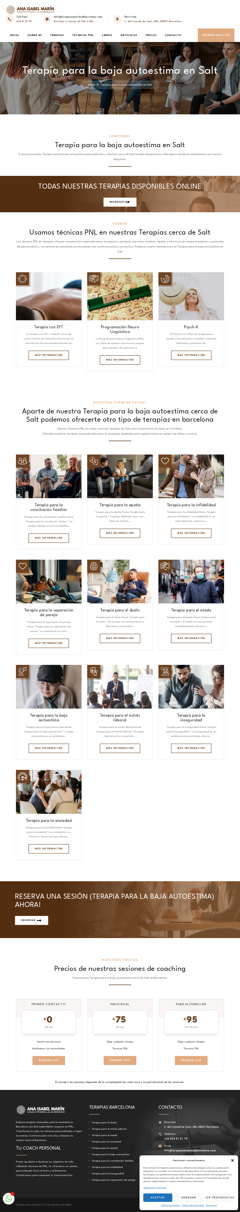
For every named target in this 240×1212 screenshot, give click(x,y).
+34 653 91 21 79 (175, 1138)
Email (167, 1146)
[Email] (160, 1146)
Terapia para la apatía (119, 505)
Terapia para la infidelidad (191, 505)
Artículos (129, 35)
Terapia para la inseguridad (108, 1173)
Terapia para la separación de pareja (113, 1180)
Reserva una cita (216, 35)
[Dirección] (160, 1122)
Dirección (170, 1122)
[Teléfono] (160, 1134)
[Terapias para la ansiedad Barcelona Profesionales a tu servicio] (30, 10)
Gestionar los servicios (154, 1188)
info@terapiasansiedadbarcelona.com (78, 17)
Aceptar (158, 1197)
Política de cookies (170, 1205)
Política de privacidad (193, 1205)
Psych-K (191, 327)
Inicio (14, 35)
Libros (107, 35)
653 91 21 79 (24, 21)
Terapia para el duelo (120, 610)
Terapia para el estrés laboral (109, 1129)
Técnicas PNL (83, 35)
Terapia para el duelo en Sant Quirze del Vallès (44, 1204)
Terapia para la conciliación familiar (113, 1161)
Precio (151, 35)
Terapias (57, 35)
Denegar (189, 1197)
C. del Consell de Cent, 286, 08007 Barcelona (152, 21)
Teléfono (170, 1134)
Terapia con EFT (48, 327)
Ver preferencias (219, 1197)
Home (91, 84)
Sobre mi (34, 35)
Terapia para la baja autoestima (111, 1154)
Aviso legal (211, 1205)
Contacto (173, 35)
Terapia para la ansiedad (49, 821)
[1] (9, 1201)
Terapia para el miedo (191, 610)
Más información (49, 355)
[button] (232, 1160)
